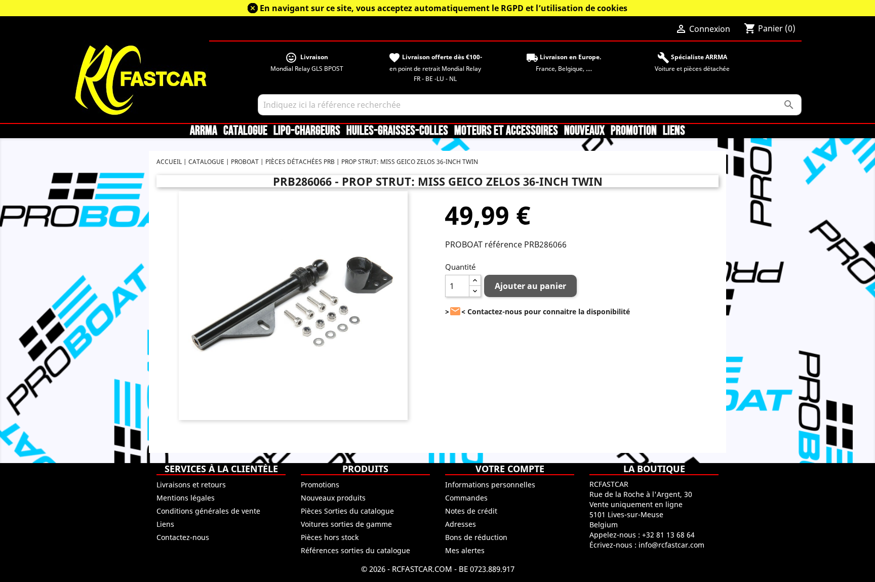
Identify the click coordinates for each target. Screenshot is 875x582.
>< (455, 311)
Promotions (320, 484)
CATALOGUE (245, 131)
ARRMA (203, 131)
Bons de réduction (476, 537)
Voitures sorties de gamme (346, 524)
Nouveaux (584, 131)
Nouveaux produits (333, 498)
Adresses (460, 524)
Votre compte (509, 469)
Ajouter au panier (530, 286)
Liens (674, 131)
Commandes (466, 498)
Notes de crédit (471, 511)
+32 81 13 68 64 (668, 534)
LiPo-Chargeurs (306, 131)
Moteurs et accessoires (506, 131)
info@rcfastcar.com (671, 545)
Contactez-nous (182, 537)
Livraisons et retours (191, 484)
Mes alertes (465, 550)
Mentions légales (185, 498)
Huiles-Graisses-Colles (397, 131)
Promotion (634, 131)
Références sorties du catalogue (355, 550)
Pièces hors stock (330, 537)
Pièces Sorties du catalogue (347, 511)
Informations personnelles (490, 484)
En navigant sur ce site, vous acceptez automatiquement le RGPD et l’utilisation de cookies (443, 8)
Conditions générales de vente (208, 511)
